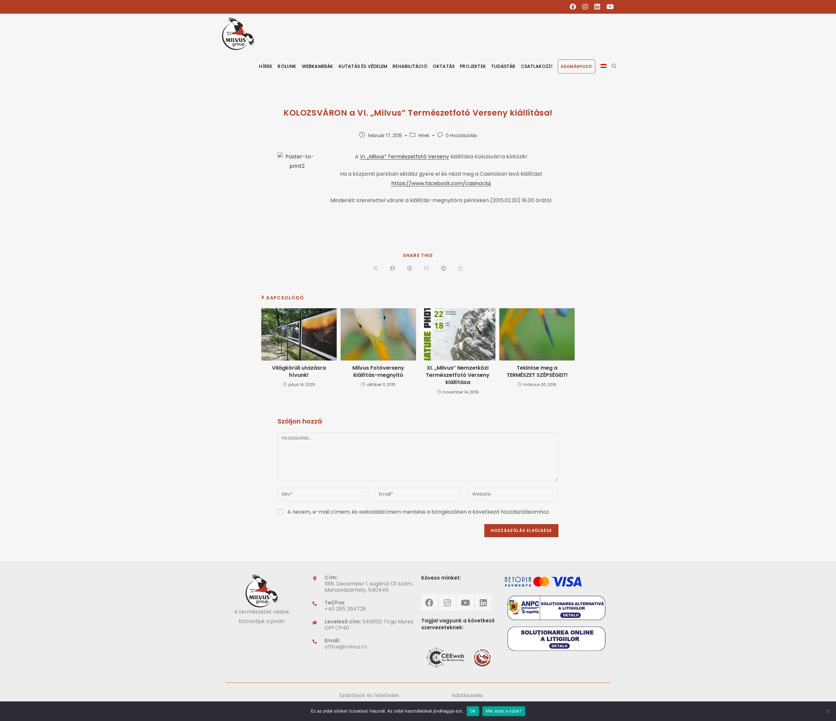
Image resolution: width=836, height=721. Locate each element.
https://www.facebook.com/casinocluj (440, 183)
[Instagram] (447, 602)
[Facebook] (429, 602)
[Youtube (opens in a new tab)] (608, 7)
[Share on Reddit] (443, 268)
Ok (473, 710)
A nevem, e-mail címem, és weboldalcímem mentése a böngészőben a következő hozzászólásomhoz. (418, 512)
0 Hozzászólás (461, 135)
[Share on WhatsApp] (460, 268)
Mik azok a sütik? (504, 710)
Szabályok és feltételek (369, 695)
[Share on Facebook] (392, 268)
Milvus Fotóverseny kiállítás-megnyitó (378, 371)
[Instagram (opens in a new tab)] (585, 7)
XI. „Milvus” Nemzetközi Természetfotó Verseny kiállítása (458, 375)
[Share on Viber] (426, 268)
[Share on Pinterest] (409, 268)
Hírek (423, 135)
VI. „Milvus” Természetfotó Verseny (404, 156)
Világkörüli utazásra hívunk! (299, 371)
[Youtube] (465, 602)
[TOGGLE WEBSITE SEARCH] (614, 66)
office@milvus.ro (346, 646)
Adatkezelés (467, 695)
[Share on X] (375, 268)
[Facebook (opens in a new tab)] (573, 7)
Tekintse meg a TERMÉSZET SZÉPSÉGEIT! (537, 371)
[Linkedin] (483, 602)
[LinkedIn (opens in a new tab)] (597, 7)
